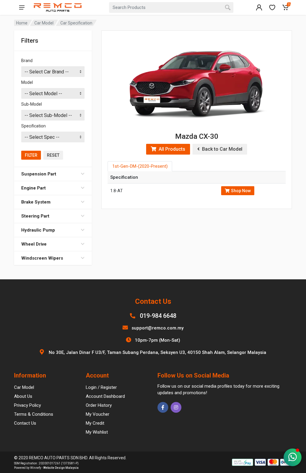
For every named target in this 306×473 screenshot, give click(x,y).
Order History (99, 405)
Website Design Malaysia (61, 467)
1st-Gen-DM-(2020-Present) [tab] (140, 166)
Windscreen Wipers (42, 258)
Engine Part (33, 188)
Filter (31, 155)
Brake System (36, 202)
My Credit (95, 423)
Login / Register (101, 387)
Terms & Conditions (33, 414)
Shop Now (241, 190)
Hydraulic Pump (38, 230)
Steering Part (35, 216)
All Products (170, 149)
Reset (53, 155)
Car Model (43, 23)
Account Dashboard (105, 396)
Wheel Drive (34, 244)
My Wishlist (97, 432)
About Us (23, 396)
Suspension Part (38, 174)
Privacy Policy (27, 405)
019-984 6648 (158, 315)
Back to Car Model (221, 149)
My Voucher (97, 414)
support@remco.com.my (157, 328)
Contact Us (25, 423)
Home (21, 23)
